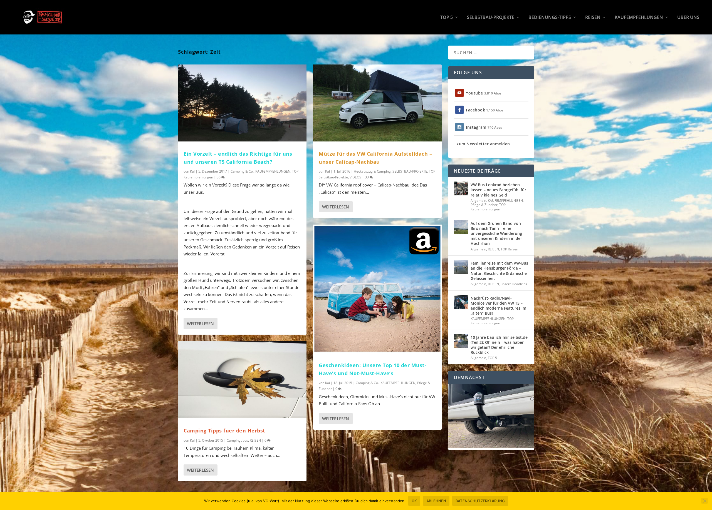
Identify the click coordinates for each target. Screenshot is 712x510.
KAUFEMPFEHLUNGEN (639, 17)
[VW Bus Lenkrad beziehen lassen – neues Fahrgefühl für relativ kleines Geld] (461, 188)
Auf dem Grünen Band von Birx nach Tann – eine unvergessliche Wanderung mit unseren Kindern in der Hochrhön (496, 233)
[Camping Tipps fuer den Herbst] (242, 379)
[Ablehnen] (704, 501)
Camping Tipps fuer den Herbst (224, 430)
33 (367, 177)
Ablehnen (436, 501)
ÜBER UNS (688, 17)
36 (219, 177)
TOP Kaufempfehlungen (488, 207)
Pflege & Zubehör (484, 204)
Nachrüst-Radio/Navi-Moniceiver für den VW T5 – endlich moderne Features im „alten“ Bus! (498, 305)
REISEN (592, 17)
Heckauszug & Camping (372, 171)
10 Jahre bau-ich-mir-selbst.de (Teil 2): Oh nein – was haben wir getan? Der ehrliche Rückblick (499, 345)
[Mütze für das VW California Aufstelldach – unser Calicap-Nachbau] (377, 102)
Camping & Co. (242, 171)
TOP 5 (446, 17)
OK (414, 501)
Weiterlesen (200, 323)
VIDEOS (355, 177)
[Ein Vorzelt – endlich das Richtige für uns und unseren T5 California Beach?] (242, 102)
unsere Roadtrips (514, 284)
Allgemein (478, 200)
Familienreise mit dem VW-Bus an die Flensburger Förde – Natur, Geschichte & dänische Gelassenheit (499, 270)
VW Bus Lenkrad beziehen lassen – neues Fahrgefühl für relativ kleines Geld (498, 189)
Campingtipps (237, 440)
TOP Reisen (509, 249)
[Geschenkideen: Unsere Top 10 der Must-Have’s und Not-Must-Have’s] (377, 289)
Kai (192, 171)
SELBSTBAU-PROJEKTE (490, 17)
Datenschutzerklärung (480, 501)
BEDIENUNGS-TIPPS (549, 17)
